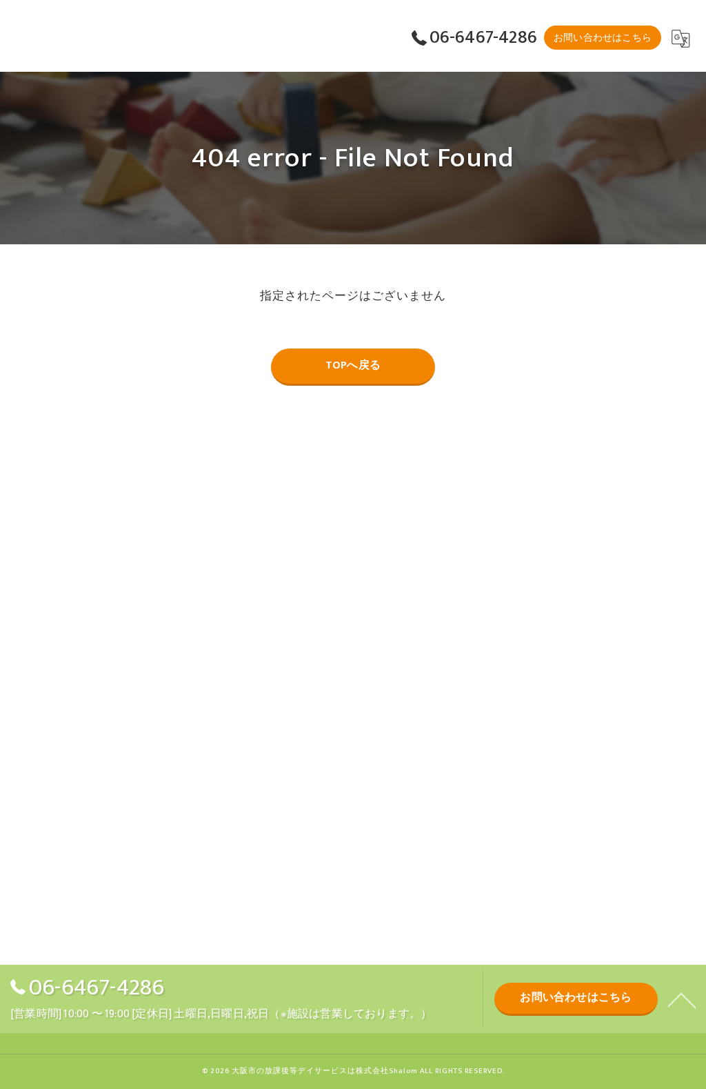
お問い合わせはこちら (603, 38)
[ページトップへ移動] (682, 999)
